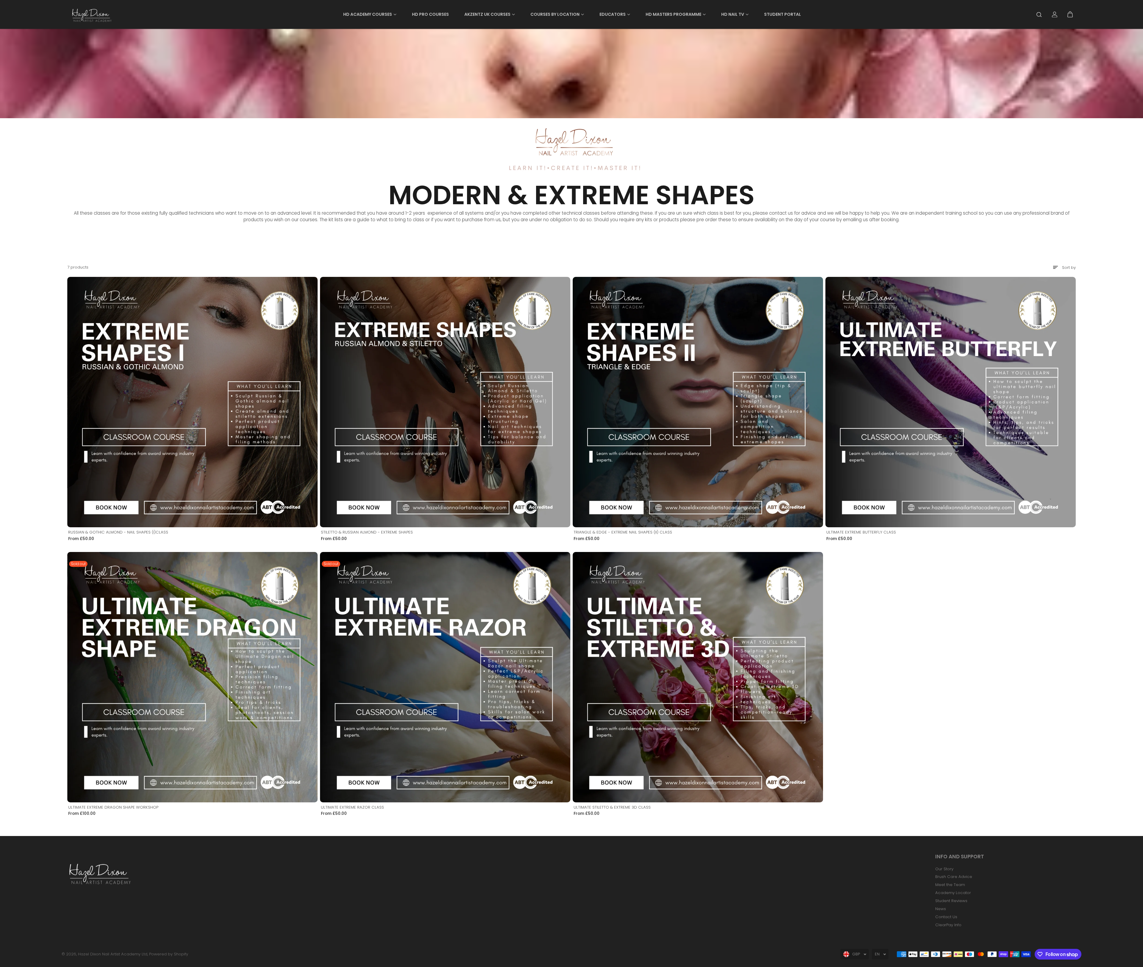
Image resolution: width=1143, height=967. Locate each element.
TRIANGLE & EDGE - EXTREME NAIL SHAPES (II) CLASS (623, 532)
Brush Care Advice (953, 876)
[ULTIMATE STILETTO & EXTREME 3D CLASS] (698, 677)
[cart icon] (1070, 14)
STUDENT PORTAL (782, 14)
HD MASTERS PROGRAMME (673, 14)
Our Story (944, 869)
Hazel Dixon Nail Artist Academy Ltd (112, 954)
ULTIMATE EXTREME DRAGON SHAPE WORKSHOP (113, 807)
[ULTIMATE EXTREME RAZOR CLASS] (445, 677)
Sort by (1069, 267)
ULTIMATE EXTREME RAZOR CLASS (352, 807)
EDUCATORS (612, 14)
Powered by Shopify (168, 954)
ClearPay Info (948, 925)
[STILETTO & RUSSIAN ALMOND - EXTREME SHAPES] (445, 402)
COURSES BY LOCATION (555, 14)
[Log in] (1054, 14)
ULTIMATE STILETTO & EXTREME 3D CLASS (612, 807)
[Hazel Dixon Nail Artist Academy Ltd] (91, 14)
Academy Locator (953, 893)
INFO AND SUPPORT (959, 857)
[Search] (1039, 14)
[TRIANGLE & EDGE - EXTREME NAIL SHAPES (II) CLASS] (698, 402)
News (940, 909)
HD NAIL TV (732, 14)
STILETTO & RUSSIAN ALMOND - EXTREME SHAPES (367, 532)
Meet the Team (950, 885)
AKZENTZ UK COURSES (487, 14)
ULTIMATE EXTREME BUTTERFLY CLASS (861, 532)
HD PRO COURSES (430, 14)
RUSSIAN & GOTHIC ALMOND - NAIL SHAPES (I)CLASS (118, 532)
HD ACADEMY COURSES (367, 14)
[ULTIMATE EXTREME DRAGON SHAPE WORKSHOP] (192, 677)
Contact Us (946, 917)
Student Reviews (951, 901)
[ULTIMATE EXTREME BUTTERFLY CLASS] (950, 402)
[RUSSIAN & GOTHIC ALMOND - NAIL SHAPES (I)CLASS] (192, 402)
